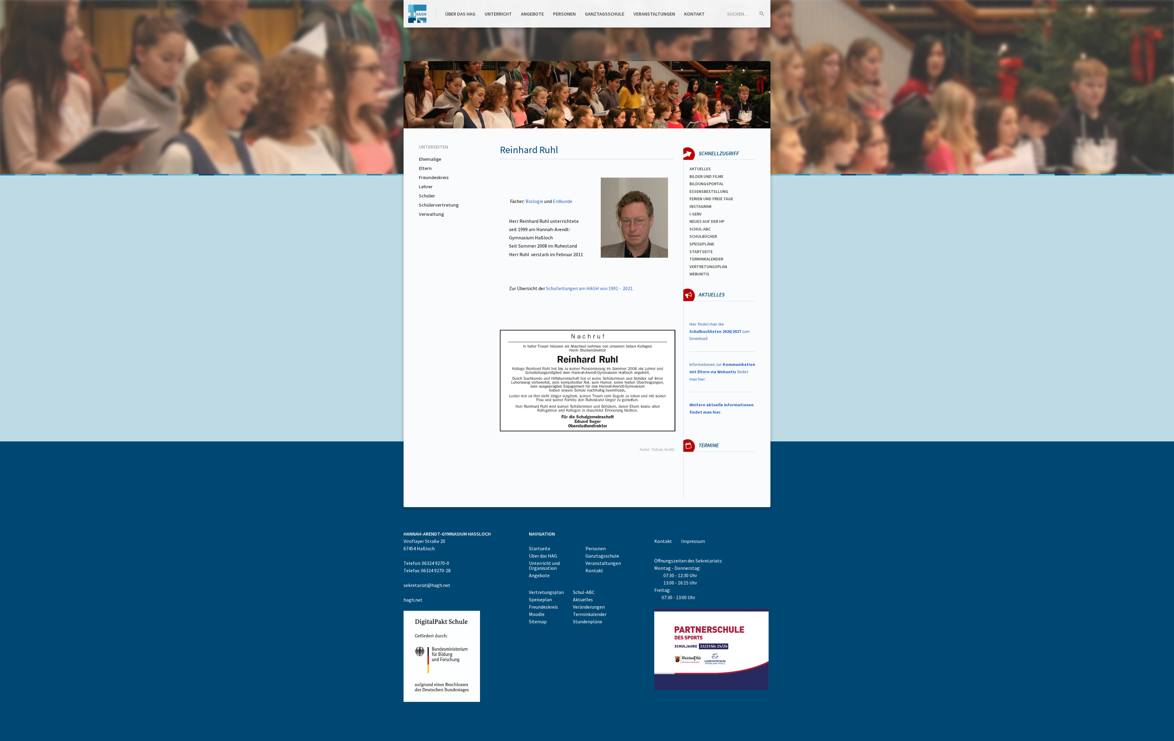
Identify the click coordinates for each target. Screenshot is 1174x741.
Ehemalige (430, 159)
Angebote (532, 14)
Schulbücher (703, 236)
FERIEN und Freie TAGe (711, 198)
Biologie (534, 201)
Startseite (701, 251)
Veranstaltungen (654, 14)
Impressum (693, 541)
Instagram (700, 206)
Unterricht (498, 14)
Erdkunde (562, 201)
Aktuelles (700, 168)
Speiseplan (540, 599)
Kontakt (694, 14)
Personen (564, 14)
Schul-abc (700, 229)
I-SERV (695, 214)
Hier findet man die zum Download (719, 331)
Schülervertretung (439, 205)
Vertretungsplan (708, 266)
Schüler (427, 196)
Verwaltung (431, 214)
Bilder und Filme (706, 176)
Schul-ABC (584, 592)
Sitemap (538, 621)
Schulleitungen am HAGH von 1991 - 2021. (589, 288)
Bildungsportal (706, 183)
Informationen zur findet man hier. (722, 372)
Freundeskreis (434, 177)
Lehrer (426, 186)
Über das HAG (460, 14)
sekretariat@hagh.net (427, 585)
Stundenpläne (587, 621)
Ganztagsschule (604, 14)
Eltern (425, 168)
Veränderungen (589, 607)
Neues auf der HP (706, 221)
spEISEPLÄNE (701, 244)
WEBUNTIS (699, 274)
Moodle (537, 614)
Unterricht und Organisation (544, 565)
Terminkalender (706, 259)
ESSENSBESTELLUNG (708, 191)
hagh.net (413, 600)
